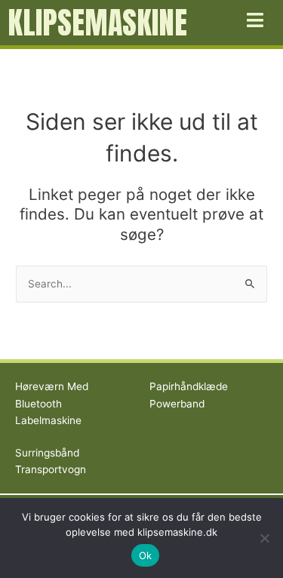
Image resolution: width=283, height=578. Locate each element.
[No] (264, 538)
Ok (145, 555)
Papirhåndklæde (188, 386)
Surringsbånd (47, 453)
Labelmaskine (48, 420)
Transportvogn (50, 469)
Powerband (177, 404)
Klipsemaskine (97, 22)
